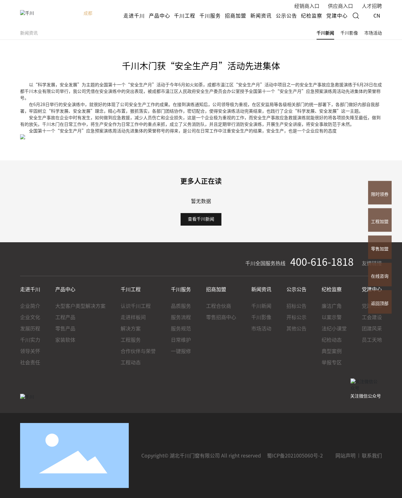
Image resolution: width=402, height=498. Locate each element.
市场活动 (373, 33)
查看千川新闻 (201, 219)
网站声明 (345, 455)
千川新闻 (325, 33)
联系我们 (372, 455)
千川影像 (349, 33)
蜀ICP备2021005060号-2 (295, 455)
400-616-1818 (322, 262)
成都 (88, 13)
